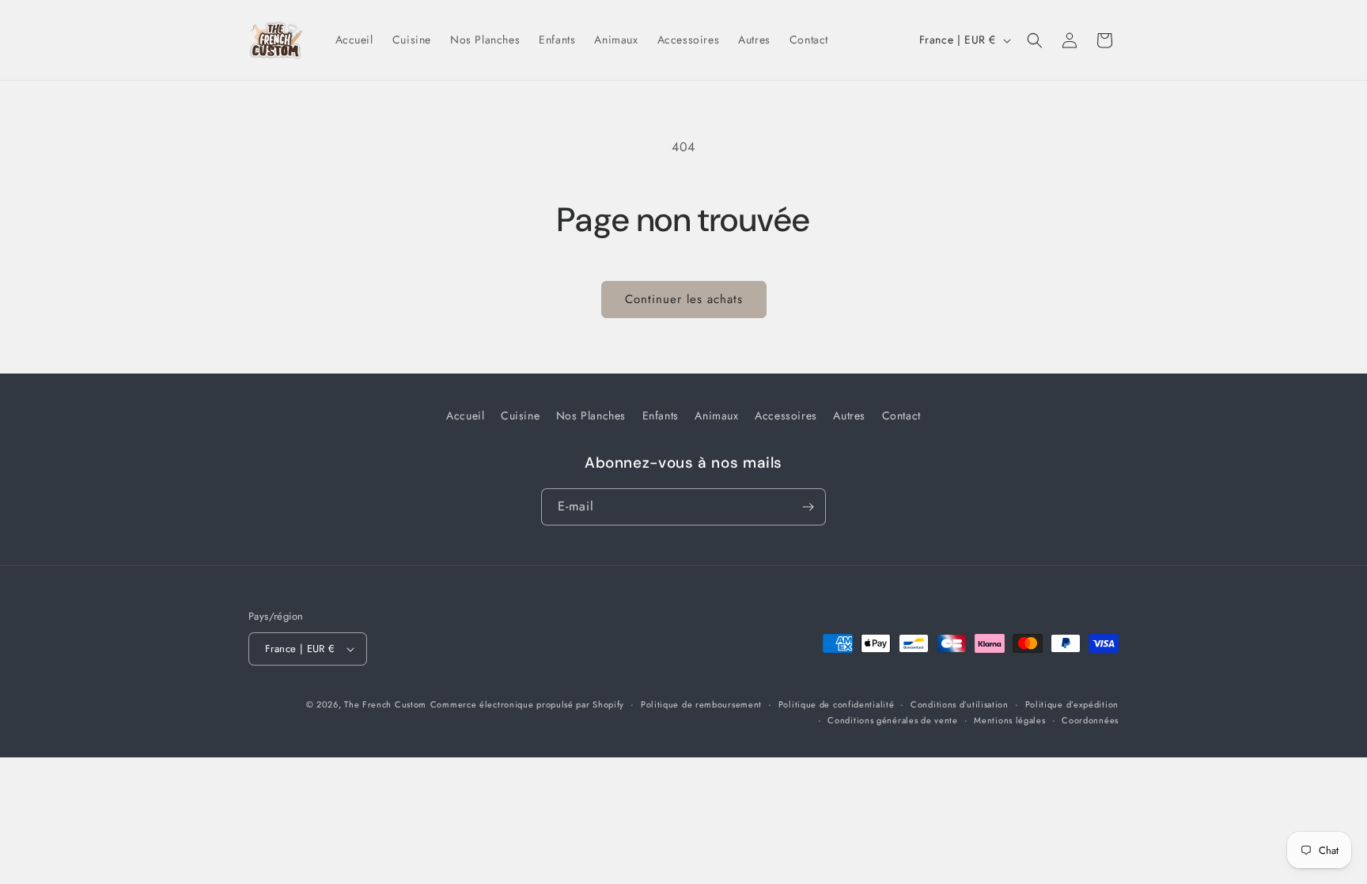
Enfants (660, 415)
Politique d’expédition (1072, 704)
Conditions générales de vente (892, 720)
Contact (901, 415)
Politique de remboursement (701, 704)
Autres (849, 415)
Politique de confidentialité (836, 704)
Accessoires (786, 415)
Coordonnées (1090, 720)
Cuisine (520, 415)
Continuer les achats (684, 299)
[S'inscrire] (807, 506)
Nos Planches (591, 415)
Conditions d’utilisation (960, 704)
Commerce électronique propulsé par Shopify (527, 704)
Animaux (716, 415)
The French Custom (385, 704)
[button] (1034, 40)
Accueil (465, 415)
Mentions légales (1009, 720)
